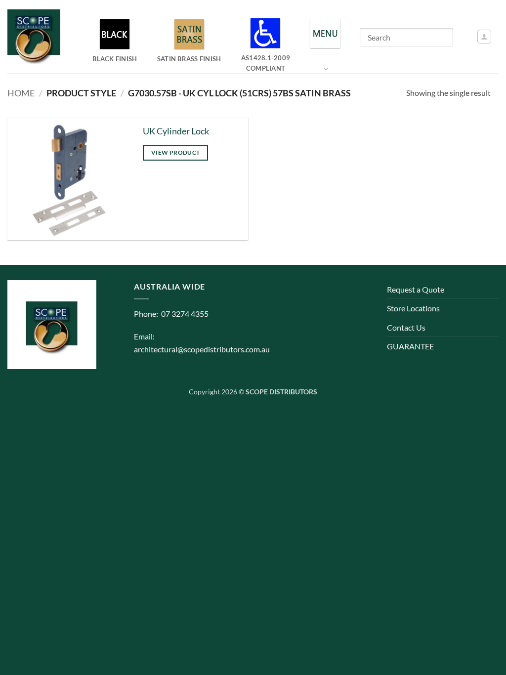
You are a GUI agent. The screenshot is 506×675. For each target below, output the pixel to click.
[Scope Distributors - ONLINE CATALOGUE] (36, 36)
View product (175, 152)
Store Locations (413, 308)
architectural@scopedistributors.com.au (202, 349)
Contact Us (406, 327)
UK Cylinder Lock (176, 131)
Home (21, 92)
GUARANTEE (410, 346)
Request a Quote (415, 289)
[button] (484, 36)
